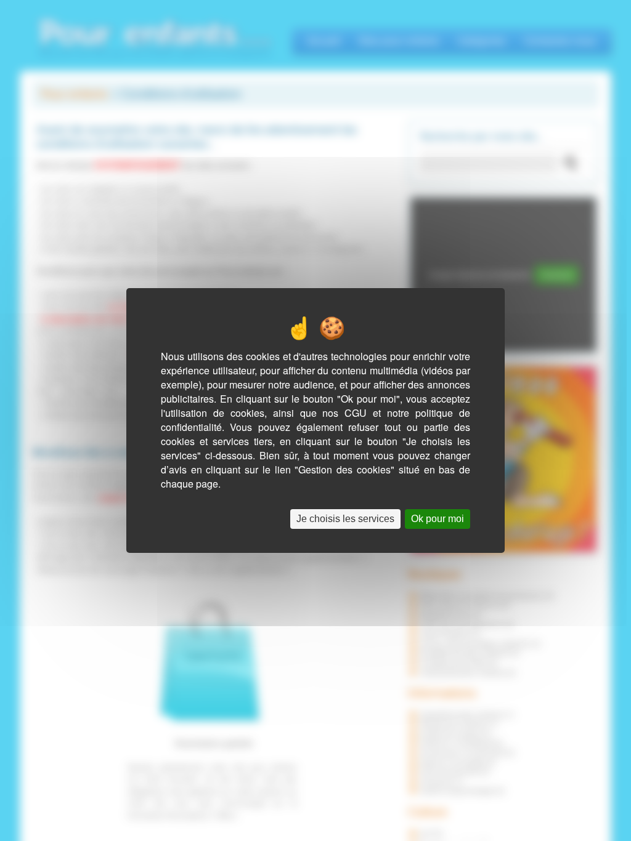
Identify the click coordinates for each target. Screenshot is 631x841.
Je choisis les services (345, 518)
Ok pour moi (437, 518)
